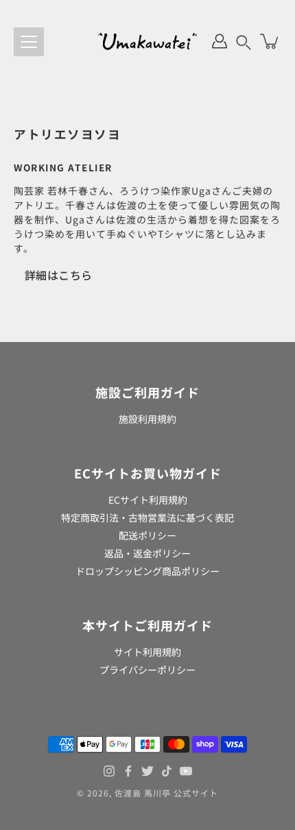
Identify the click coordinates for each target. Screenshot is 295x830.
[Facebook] (128, 771)
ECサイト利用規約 (147, 499)
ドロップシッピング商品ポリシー (147, 571)
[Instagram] (109, 771)
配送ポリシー (147, 535)
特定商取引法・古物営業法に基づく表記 (147, 517)
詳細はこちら (58, 275)
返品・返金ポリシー (147, 553)
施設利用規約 (147, 419)
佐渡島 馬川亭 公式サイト (166, 792)
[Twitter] (147, 771)
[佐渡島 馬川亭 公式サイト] (147, 41)
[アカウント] (220, 41)
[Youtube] (186, 771)
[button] (243, 41)
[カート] (270, 41)
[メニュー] (29, 41)
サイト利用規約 (147, 652)
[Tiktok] (167, 771)
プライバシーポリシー (147, 669)
